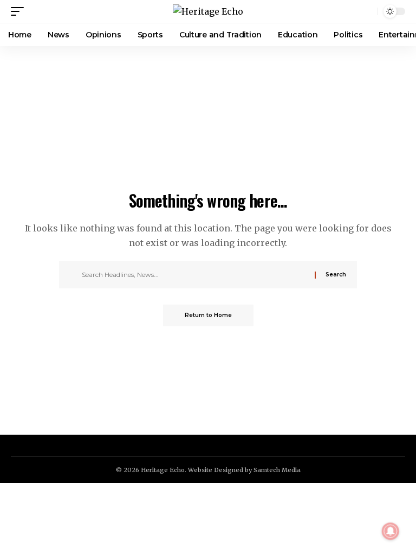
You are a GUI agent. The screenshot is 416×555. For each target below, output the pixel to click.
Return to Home (208, 315)
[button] (20, 11)
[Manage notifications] (390, 531)
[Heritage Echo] (208, 11)
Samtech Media (277, 470)
